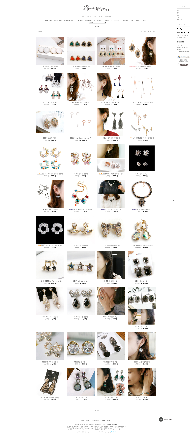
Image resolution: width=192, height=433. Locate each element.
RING (107, 20)
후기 (178, 15)
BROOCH (124, 20)
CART (178, 17)
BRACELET (115, 20)
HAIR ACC (79, 20)
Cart (95, 16)
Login (82, 16)
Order (100, 16)
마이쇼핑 (179, 20)
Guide (88, 420)
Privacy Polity (106, 420)
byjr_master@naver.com (119, 429)
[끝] (98, 410)
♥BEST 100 (58, 20)
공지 (178, 10)
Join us (89, 16)
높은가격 (149, 31)
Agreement (95, 420)
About (82, 420)
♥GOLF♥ (145, 20)
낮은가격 (143, 31)
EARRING (88, 20)
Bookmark (108, 16)
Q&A (178, 13)
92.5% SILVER (69, 20)
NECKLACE (98, 20)
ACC (131, 20)
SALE (137, 20)
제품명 (154, 31)
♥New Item (48, 20)
